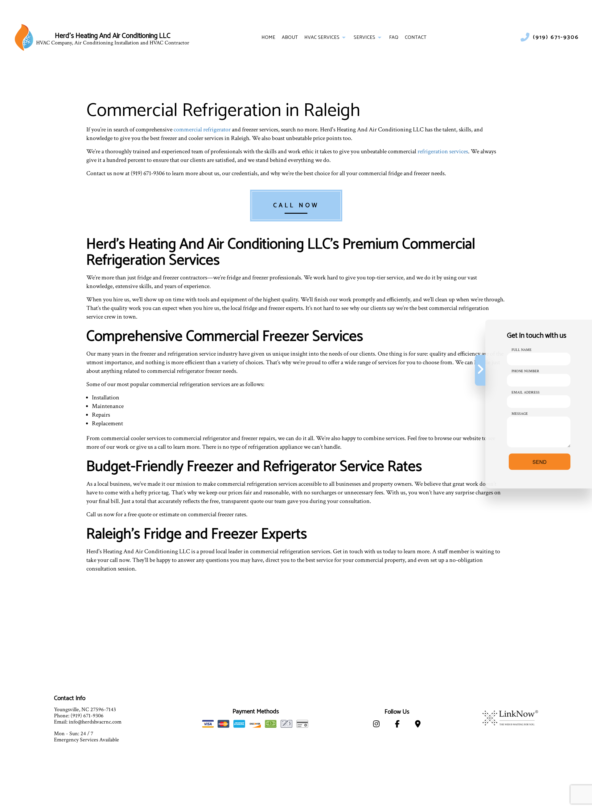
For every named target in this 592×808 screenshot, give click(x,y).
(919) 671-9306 (556, 37)
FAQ (393, 37)
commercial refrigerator (202, 130)
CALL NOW (296, 205)
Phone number (525, 371)
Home (268, 37)
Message (520, 413)
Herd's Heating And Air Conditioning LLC (113, 36)
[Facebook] (397, 725)
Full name (522, 350)
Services (364, 37)
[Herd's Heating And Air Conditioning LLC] (24, 37)
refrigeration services (442, 151)
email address (526, 392)
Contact (415, 37)
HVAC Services (321, 37)
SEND (539, 461)
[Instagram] (376, 725)
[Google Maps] (418, 725)
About (290, 37)
